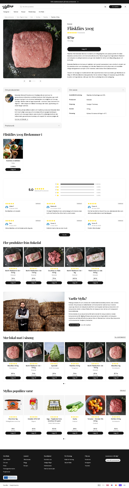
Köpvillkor (5, 485)
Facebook (88, 459)
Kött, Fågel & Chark (22, 17)
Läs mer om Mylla (74, 325)
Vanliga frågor (48, 463)
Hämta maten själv (49, 469)
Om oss (5, 463)
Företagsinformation (9, 469)
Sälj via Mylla (67, 463)
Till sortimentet (120, 337)
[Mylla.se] (7, 7)
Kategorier (6, 12)
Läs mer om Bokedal (20, 119)
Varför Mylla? (6, 459)
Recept (23, 12)
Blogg (25, 463)
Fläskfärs (45, 17)
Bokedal (69, 24)
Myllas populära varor (18, 391)
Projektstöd (6, 472)
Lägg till (84, 49)
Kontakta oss (48, 459)
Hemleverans (48, 466)
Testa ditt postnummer (113, 460)
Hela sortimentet (9, 17)
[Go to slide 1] (63, 383)
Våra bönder (27, 459)
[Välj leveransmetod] (105, 6)
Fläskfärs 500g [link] (55, 17)
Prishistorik (9, 125)
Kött (32, 17)
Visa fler (64, 235)
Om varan (73, 90)
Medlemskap (32, 12)
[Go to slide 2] (65, 383)
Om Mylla (41, 12)
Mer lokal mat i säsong (18, 337)
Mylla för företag (69, 459)
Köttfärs (38, 17)
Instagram (88, 463)
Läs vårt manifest (86, 325)
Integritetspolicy (14, 485)
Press (4, 466)
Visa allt (123, 390)
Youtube (87, 466)
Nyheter (16, 12)
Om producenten (12, 90)
